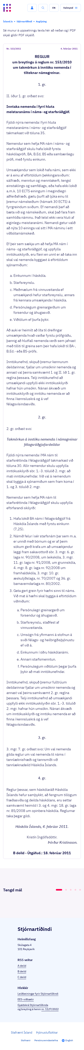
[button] (32, 8)
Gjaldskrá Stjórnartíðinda (33, 1005)
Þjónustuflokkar (47, 1032)
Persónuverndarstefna (46, 1040)
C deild (22, 977)
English (69, 1040)
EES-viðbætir (26, 999)
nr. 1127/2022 (50, 1009)
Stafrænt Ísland (21, 1032)
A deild (22, 965)
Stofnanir (25, 1040)
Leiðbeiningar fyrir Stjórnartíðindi (38, 993)
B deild (22, 971)
